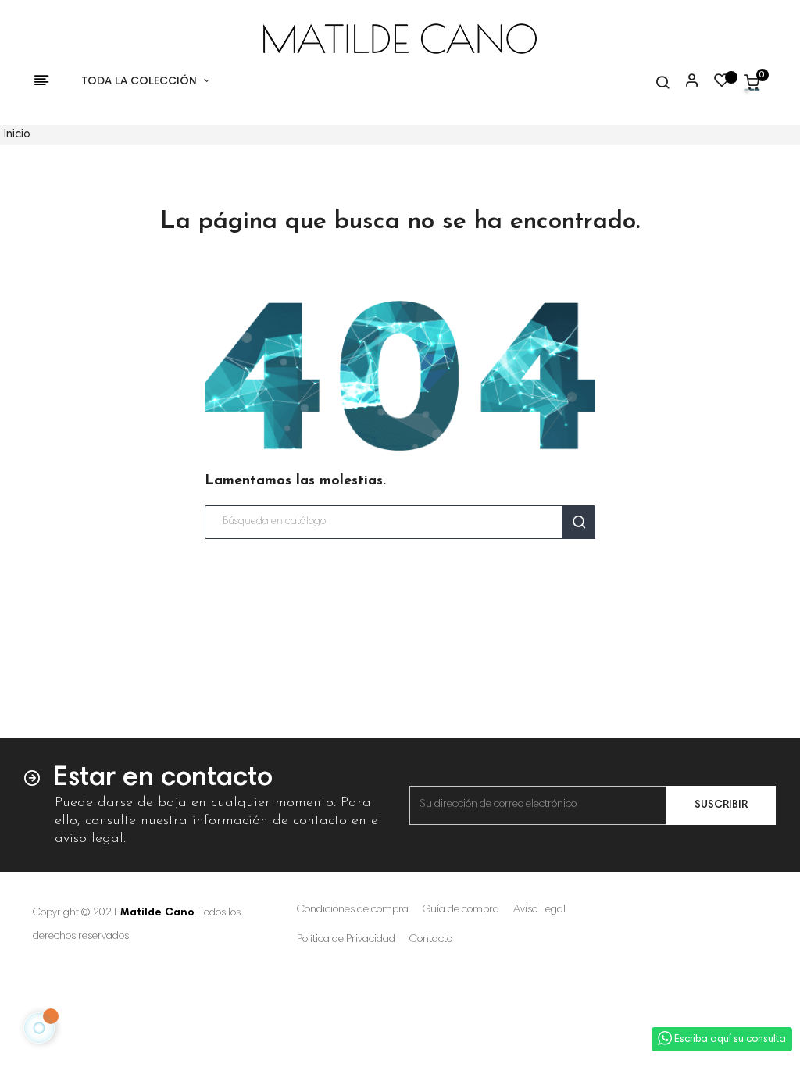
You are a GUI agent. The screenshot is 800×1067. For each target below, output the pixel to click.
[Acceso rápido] (685, 82)
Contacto (430, 939)
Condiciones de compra (353, 910)
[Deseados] (722, 84)
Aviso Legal (539, 910)
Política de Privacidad (346, 939)
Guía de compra (461, 910)
